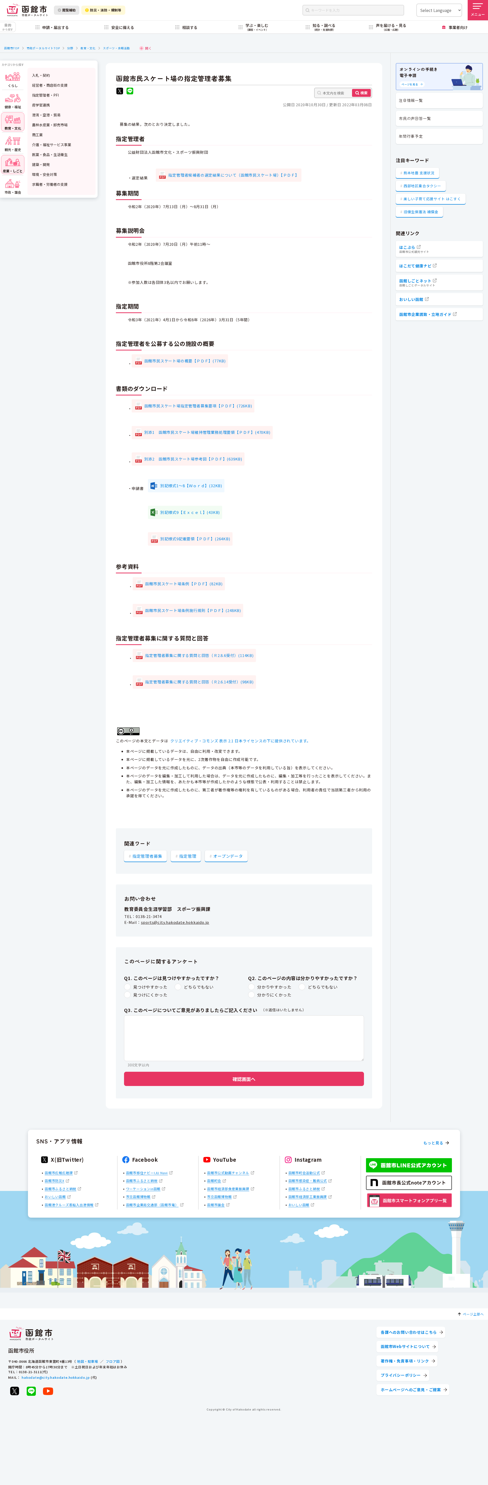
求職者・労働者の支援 (50, 184)
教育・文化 (88, 48)
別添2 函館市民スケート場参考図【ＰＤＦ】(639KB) (193, 459)
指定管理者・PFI (45, 95)
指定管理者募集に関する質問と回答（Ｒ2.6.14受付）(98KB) (199, 681)
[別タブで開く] (120, 91)
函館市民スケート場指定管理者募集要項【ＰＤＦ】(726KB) (198, 405)
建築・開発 (41, 164)
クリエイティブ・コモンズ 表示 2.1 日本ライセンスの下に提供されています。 (240, 740)
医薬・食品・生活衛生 (50, 154)
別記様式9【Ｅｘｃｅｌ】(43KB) (190, 512)
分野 (70, 48)
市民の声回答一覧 (415, 118)
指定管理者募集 (147, 856)
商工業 (37, 134)
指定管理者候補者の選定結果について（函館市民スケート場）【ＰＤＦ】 (233, 175)
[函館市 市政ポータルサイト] (27, 10)
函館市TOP (11, 48)
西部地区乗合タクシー (422, 185)
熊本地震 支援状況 (419, 172)
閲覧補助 (68, 10)
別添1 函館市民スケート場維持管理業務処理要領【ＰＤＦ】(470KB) (207, 432)
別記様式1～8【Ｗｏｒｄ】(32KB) (191, 485)
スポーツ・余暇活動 (116, 48)
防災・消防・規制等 (105, 10)
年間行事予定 (411, 136)
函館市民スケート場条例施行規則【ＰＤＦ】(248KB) (193, 610)
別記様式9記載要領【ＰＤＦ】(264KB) (195, 538)
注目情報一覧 (411, 100)
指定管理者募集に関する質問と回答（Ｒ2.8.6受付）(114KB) (199, 655)
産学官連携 (41, 105)
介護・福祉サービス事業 (51, 144)
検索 (364, 92)
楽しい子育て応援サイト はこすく (432, 198)
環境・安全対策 (44, 174)
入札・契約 (41, 75)
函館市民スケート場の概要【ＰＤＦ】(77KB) (185, 360)
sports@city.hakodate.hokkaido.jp (175, 922)
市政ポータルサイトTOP (43, 48)
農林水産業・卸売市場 (50, 124)
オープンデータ (228, 856)
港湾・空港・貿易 (46, 114)
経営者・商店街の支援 (50, 85)
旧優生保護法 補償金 (421, 211)
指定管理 (187, 856)
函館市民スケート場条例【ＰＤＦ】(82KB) (184, 583)
